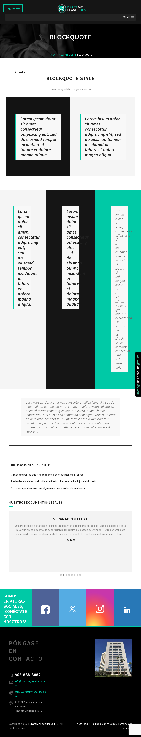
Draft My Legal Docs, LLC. (44, 724)
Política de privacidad (103, 724)
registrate (13, 8)
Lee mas (70, 540)
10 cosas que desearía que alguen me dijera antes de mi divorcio (48, 488)
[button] (126, 17)
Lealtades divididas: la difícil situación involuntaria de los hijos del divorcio (53, 481)
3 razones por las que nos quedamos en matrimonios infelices (47, 474)
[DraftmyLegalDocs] (70, 8)
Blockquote (17, 72)
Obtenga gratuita (138, 375)
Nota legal (83, 724)
